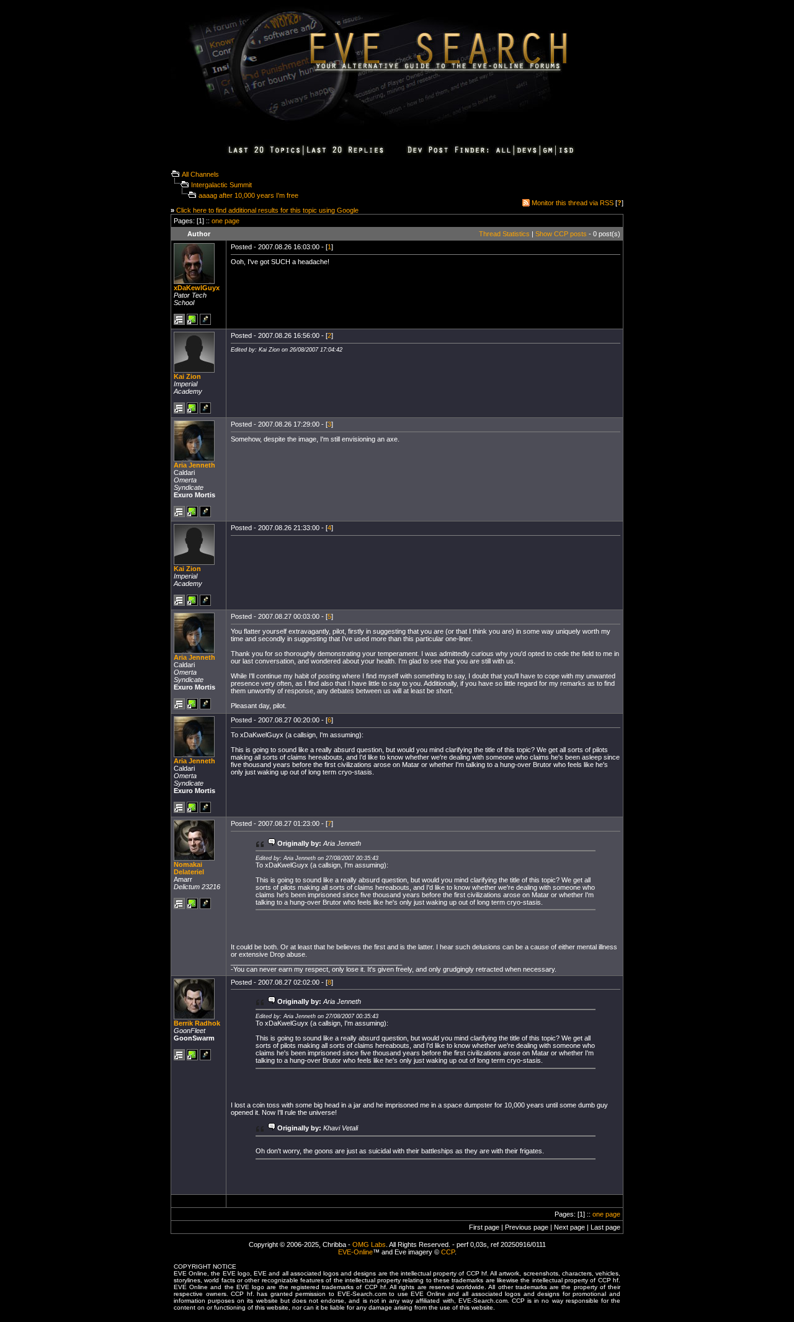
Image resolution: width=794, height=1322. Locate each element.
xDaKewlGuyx (197, 287)
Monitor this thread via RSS (572, 202)
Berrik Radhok (197, 1023)
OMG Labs (369, 1244)
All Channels (200, 174)
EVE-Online (355, 1252)
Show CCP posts (561, 233)
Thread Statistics (504, 233)
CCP (448, 1252)
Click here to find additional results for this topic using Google (267, 210)
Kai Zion (187, 376)
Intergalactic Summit (221, 185)
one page (225, 220)
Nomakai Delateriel (189, 868)
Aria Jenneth (194, 465)
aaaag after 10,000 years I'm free (248, 195)
